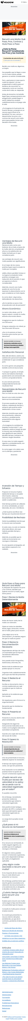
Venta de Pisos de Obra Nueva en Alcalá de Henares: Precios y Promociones (12, 930)
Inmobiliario (6, 1000)
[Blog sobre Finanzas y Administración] (7, 2)
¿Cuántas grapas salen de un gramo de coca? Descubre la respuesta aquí (13, 952)
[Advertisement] (14, 13)
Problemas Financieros (10, 1003)
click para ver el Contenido (12, 60)
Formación (6, 997)
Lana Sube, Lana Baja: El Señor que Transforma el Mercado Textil (13, 959)
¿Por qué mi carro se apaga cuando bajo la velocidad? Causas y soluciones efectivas (13, 979)
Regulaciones (7, 1006)
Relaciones (6, 1008)
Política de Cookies (16, 1019)
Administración (7, 992)
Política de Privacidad (14, 1017)
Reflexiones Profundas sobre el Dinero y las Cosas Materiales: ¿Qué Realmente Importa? (13, 972)
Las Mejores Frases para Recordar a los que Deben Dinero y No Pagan (11, 965)
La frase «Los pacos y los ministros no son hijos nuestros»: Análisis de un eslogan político (13, 938)
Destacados (6, 995)
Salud (4, 1011)
